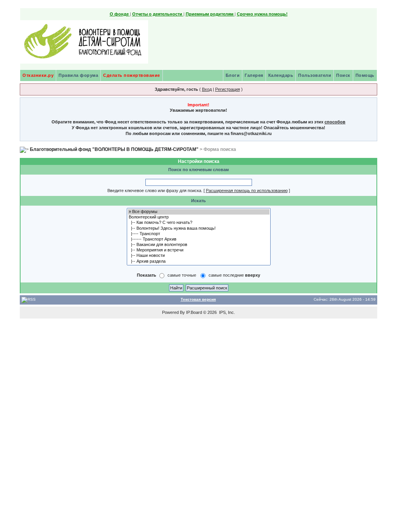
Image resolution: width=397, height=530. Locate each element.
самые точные (181, 275)
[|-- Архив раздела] (198, 261)
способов (335, 122)
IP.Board (194, 312)
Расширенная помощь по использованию (247, 190)
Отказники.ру (38, 75)
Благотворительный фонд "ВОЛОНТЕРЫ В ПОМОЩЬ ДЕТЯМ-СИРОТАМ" (114, 149)
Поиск (343, 75)
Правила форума (78, 75)
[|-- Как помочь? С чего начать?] (198, 222)
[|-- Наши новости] (198, 255)
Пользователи (314, 75)
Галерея (254, 75)
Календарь (280, 75)
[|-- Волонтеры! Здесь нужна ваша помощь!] (198, 228)
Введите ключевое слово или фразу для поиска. (154, 190)
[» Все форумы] (198, 212)
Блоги (233, 75)
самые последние (234, 275)
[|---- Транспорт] (198, 234)
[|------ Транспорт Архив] (198, 239)
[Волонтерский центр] (198, 217)
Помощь (365, 75)
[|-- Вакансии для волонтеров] (198, 245)
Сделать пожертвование (131, 75)
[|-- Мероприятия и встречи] (198, 250)
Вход (207, 89)
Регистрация (227, 89)
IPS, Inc (226, 312)
